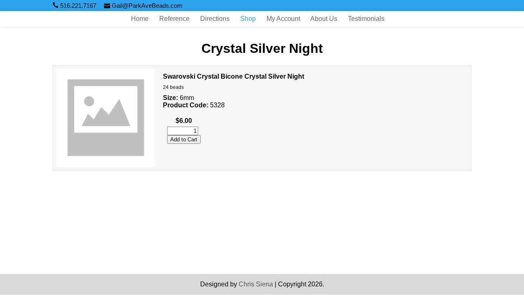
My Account (283, 18)
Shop (248, 18)
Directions (215, 18)
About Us (323, 18)
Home (140, 18)
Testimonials (366, 18)
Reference (174, 18)
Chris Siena (256, 284)
